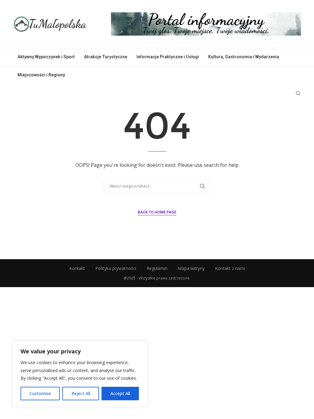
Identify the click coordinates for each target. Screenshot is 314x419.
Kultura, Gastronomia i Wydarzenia (243, 56)
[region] (79, 374)
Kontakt (77, 268)
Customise (40, 393)
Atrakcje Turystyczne (105, 56)
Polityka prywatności (115, 268)
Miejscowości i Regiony (41, 74)
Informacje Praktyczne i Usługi (167, 56)
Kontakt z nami (230, 268)
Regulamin (157, 268)
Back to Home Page (157, 212)
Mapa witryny (191, 268)
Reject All (80, 393)
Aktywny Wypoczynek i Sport (46, 56)
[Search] (298, 93)
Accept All (120, 393)
